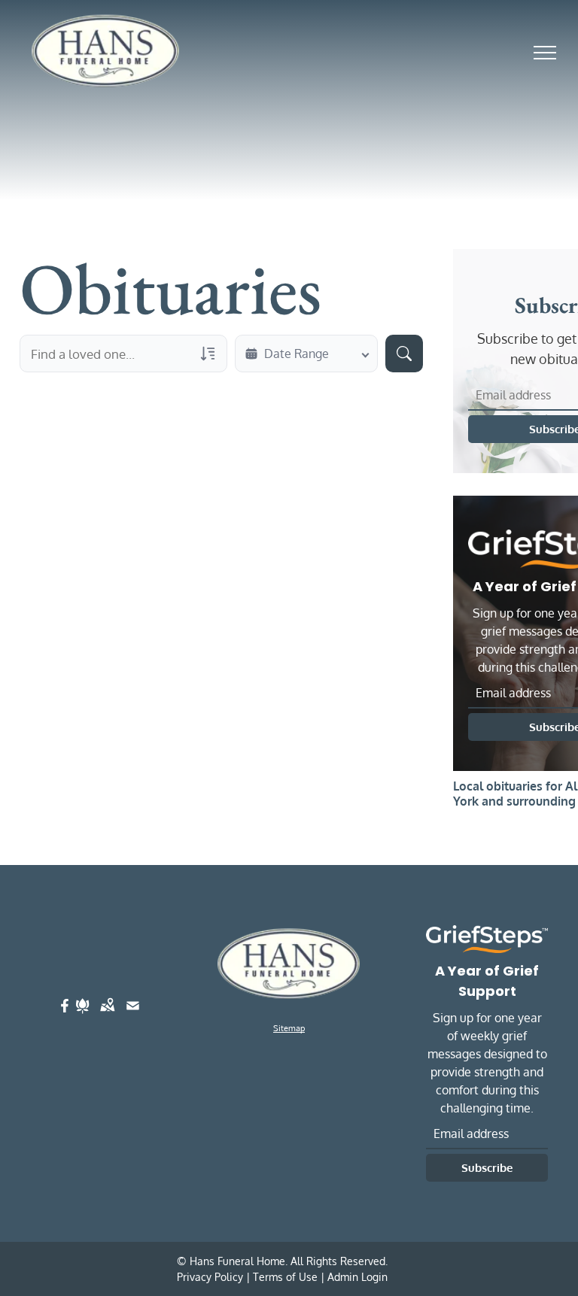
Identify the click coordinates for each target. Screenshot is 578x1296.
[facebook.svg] (65, 1015)
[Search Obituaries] (404, 353)
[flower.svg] (82, 1015)
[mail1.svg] (132, 1015)
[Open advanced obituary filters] (207, 353)
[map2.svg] (107, 1015)
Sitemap (289, 1028)
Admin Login (357, 1276)
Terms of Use (285, 1276)
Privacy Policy (210, 1276)
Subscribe (487, 1168)
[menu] (544, 52)
